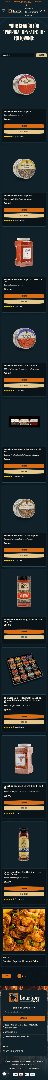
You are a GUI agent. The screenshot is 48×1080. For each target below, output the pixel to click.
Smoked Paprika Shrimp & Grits (20, 961)
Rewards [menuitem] (29, 15)
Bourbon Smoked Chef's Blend (20, 366)
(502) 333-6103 (11, 1032)
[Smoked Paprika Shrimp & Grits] (24, 930)
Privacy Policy (15, 1068)
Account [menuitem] (29, 8)
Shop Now (25, 126)
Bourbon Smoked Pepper (18, 196)
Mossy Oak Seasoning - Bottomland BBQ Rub (23, 621)
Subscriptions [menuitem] (31, 12)
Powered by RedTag (28, 1064)
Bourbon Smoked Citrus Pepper (21, 536)
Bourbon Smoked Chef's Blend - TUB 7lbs (23, 787)
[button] (24, 1046)
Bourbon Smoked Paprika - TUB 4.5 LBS (23, 281)
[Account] (31, 5)
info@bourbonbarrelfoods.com (17, 1036)
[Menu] (3, 10)
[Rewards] (6, 1074)
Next (6, 976)
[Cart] (44, 11)
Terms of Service (31, 1068)
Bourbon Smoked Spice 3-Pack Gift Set (23, 451)
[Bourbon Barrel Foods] (15, 11)
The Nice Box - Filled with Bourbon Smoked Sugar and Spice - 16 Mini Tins (23, 700)
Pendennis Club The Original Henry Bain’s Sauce (23, 873)
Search (41, 55)
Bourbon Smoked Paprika (18, 112)
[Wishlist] (40, 11)
